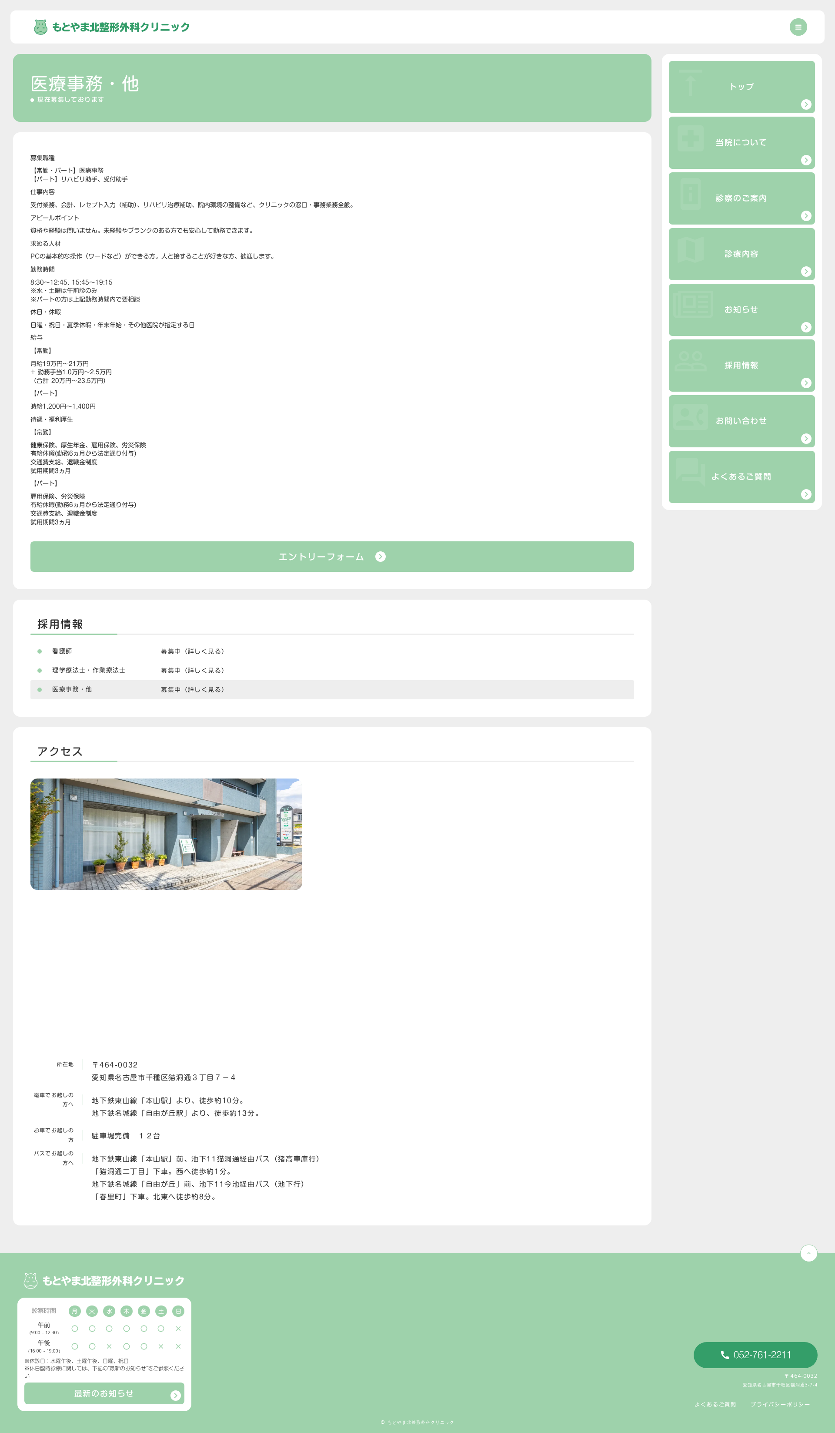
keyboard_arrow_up (808, 1253)
